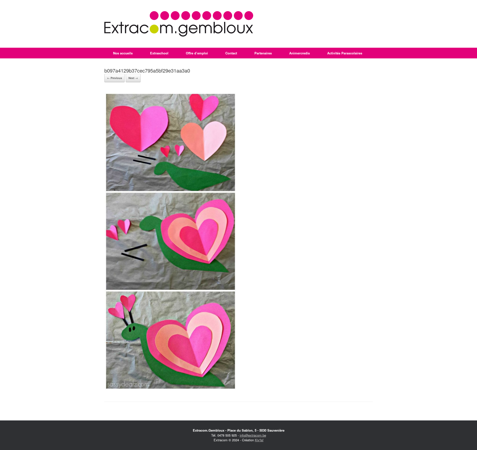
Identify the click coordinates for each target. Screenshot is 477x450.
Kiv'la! (259, 440)
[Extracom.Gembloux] (178, 24)
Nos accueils (123, 53)
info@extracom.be (253, 435)
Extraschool (159, 53)
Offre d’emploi (197, 53)
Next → (133, 78)
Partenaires (263, 53)
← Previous (114, 78)
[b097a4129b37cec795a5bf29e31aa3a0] (170, 389)
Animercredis (299, 53)
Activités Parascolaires (344, 53)
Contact (231, 53)
